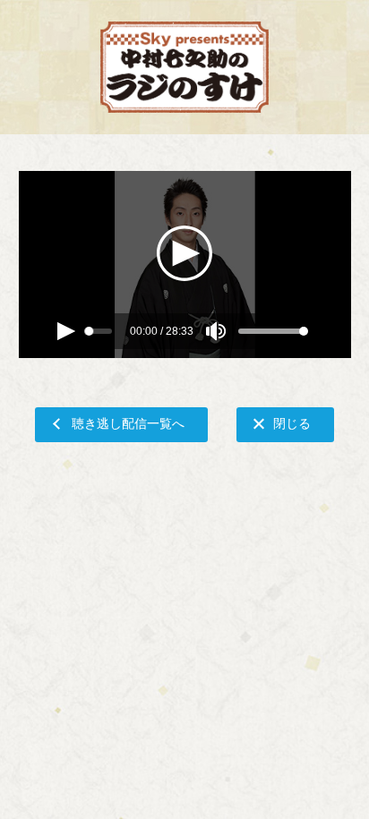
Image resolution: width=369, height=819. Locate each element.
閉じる (292, 423)
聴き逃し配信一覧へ (128, 423)
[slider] (89, 331)
